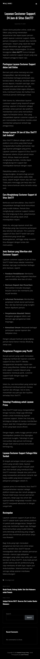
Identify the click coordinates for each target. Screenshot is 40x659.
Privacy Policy (25, 652)
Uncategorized (9, 580)
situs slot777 (17, 52)
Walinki (7, 4)
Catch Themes (25, 654)
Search (8, 614)
